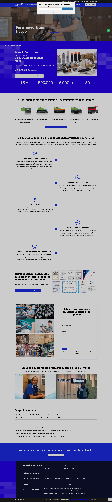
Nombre (64, 319)
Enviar (64, 349)
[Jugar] (35, 386)
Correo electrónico (67, 325)
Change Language (67, 9)
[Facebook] (16, 500)
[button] (90, 4)
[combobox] (63, 334)
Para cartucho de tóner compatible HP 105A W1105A (56, 121)
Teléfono (64, 331)
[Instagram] (23, 500)
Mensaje (64, 337)
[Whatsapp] (108, 30)
